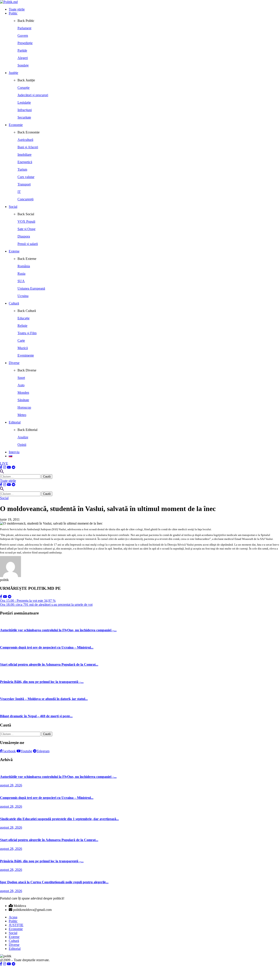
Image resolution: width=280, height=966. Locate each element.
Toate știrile (17, 9)
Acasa (13, 917)
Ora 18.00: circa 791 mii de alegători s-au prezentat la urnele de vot (46, 604)
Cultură (14, 303)
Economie (16, 125)
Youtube (26, 751)
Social (13, 206)
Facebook (9, 751)
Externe (14, 251)
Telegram (43, 751)
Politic (13, 13)
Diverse (14, 363)
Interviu (14, 452)
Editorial (15, 422)
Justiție (13, 73)
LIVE (4, 463)
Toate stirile (8, 481)
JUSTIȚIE (16, 925)
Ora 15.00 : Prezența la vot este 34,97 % (28, 600)
